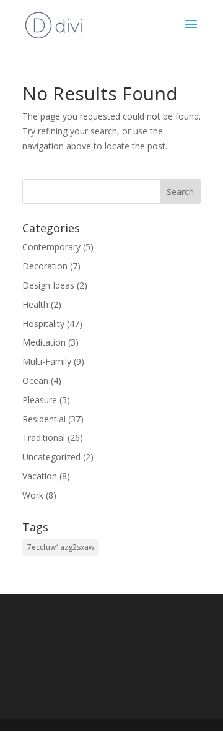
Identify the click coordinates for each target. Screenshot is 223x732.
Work (32, 495)
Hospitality (43, 323)
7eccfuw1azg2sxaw (60, 547)
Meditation (44, 342)
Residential (44, 419)
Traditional (43, 437)
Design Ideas (48, 285)
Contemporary (51, 247)
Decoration (45, 266)
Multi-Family (46, 361)
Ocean (35, 380)
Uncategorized (51, 457)
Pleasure (39, 400)
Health (35, 304)
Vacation (39, 476)
